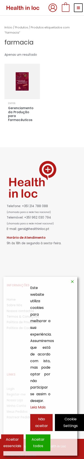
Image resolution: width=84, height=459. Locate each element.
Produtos (21, 27)
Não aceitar (41, 422)
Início (8, 27)
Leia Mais (38, 407)
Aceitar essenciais (12, 443)
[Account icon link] (52, 7)
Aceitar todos (38, 443)
